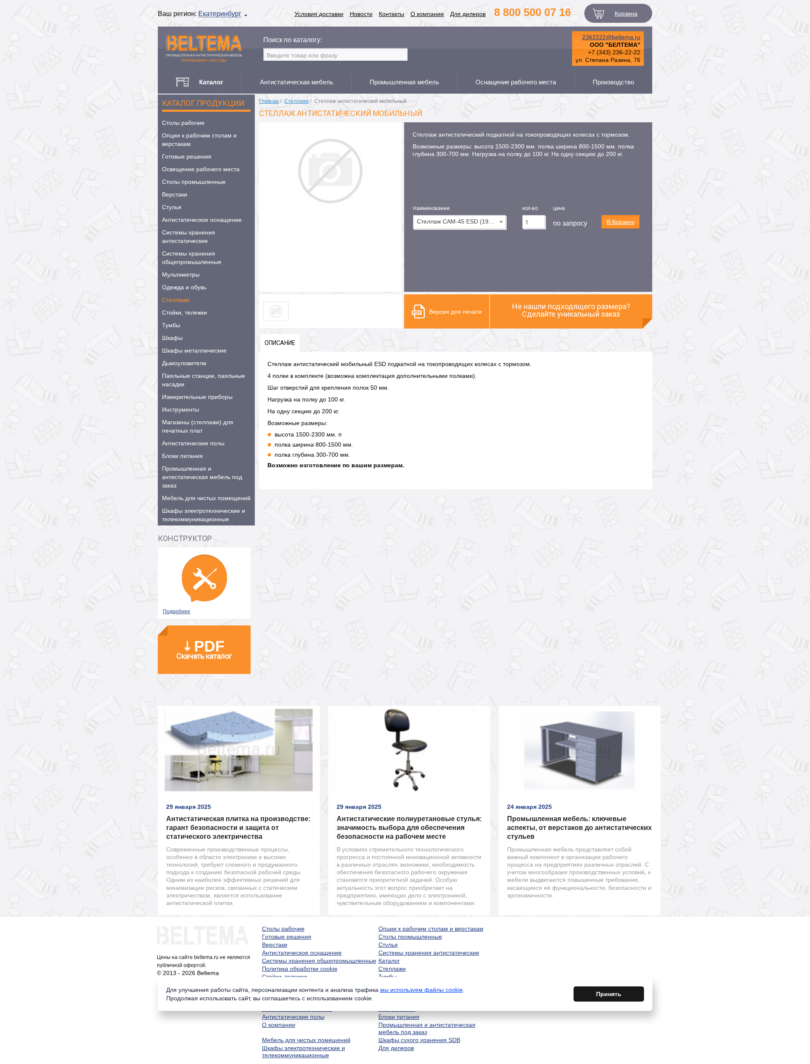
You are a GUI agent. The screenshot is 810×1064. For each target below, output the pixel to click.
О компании (427, 14)
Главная (269, 101)
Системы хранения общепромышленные (191, 257)
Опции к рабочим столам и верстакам (199, 139)
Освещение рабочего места (201, 169)
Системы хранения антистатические (188, 236)
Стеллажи (175, 299)
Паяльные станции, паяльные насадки (203, 380)
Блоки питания (182, 456)
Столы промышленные (194, 181)
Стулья (171, 207)
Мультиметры (181, 274)
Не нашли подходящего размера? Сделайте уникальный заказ (571, 310)
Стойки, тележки (184, 312)
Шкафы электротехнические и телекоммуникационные (203, 515)
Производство (613, 82)
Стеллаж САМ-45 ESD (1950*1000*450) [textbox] (461, 221)
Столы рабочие (183, 122)
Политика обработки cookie (300, 968)
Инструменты (180, 409)
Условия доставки (318, 14)
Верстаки (174, 194)
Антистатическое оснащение (202, 219)
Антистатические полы (193, 443)
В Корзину (620, 221)
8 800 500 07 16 (532, 12)
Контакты (391, 14)
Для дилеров (468, 14)
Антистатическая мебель (296, 82)
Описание (280, 342)
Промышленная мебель (404, 82)
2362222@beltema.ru (611, 37)
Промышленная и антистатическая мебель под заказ (202, 477)
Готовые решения (186, 156)
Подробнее (176, 611)
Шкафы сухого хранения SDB (419, 1040)
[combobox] (459, 222)
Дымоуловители (184, 363)
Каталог (389, 960)
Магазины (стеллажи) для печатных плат (197, 426)
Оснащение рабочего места (515, 82)
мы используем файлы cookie (421, 989)
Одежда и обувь (184, 287)
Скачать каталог (204, 649)
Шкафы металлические (194, 350)
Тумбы (171, 325)
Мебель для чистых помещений (206, 498)
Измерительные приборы (197, 396)
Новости (361, 14)
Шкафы (172, 337)
